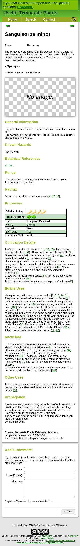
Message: (17, 481)
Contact (49, 19)
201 (54, 370)
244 (68, 350)
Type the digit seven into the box (29, 501)
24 (61, 255)
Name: (19, 469)
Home (12, 19)
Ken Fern (47, 536)
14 (49, 258)
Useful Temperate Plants (30, 12)
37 (57, 196)
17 (6, 165)
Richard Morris (47, 538)
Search (31, 19)
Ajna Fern (73, 536)
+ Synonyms (12, 66)
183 (32, 304)
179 (67, 327)
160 (15, 390)
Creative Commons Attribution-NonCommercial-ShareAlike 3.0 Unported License (45, 541)
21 (66, 295)
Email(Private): (14, 475)
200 (11, 165)
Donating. (25, 7)
